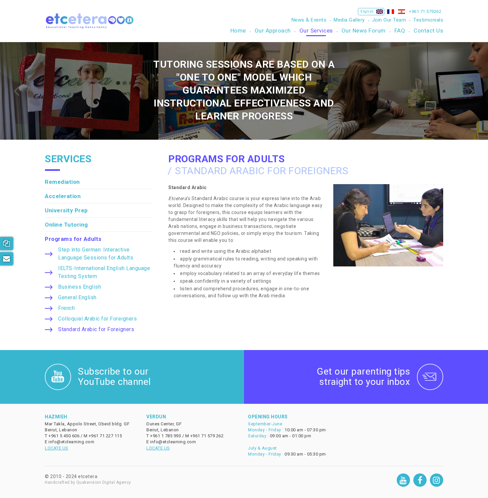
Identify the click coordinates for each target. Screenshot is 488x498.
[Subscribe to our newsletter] (6, 258)
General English (77, 297)
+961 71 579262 (425, 11)
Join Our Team (389, 20)
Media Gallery (349, 20)
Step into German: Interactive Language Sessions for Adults (95, 254)
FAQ (399, 31)
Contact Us (428, 31)
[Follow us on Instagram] (436, 480)
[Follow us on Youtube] (403, 480)
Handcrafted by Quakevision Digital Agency (88, 482)
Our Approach (273, 31)
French (66, 308)
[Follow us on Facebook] (420, 480)
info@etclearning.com (71, 441)
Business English (79, 287)
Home (238, 31)
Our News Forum (364, 31)
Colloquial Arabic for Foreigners (97, 319)
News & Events (309, 20)
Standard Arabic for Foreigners (96, 329)
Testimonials (428, 20)
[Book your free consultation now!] (6, 243)
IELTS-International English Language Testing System (104, 272)
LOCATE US (56, 448)
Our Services (316, 31)
